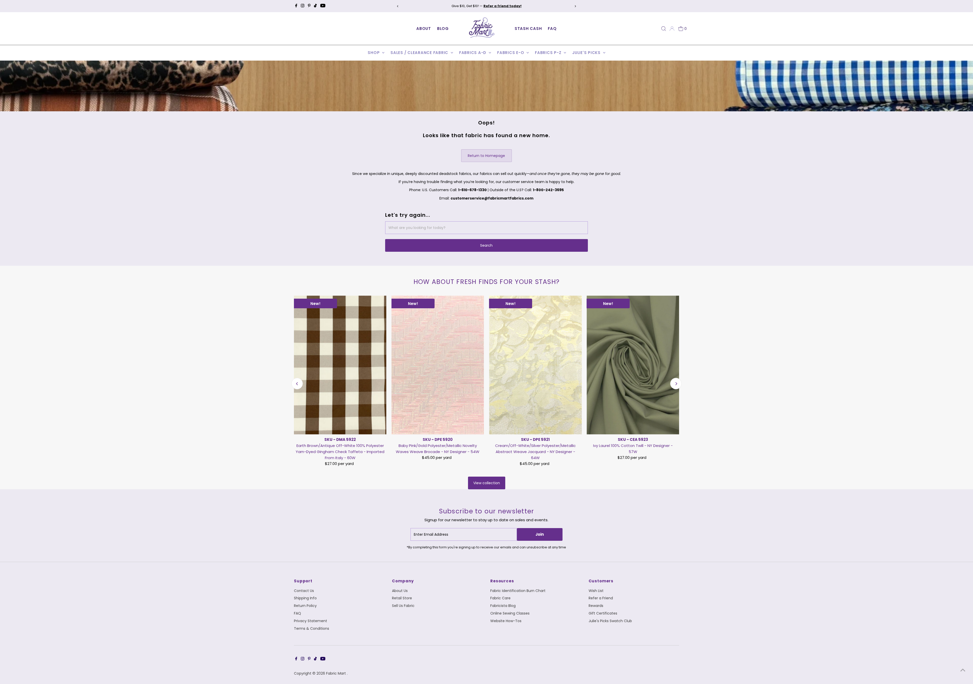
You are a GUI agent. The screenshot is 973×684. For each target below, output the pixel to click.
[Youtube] (323, 6)
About (423, 28)
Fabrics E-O (511, 52)
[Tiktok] (315, 6)
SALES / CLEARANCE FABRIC (420, 52)
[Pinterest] (309, 6)
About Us (400, 590)
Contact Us (304, 590)
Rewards (596, 605)
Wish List (596, 590)
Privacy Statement (310, 620)
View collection (486, 482)
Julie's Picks (587, 52)
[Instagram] (303, 6)
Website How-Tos (505, 620)
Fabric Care (500, 598)
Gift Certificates (603, 613)
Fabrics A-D (473, 52)
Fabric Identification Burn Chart (518, 590)
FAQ (552, 28)
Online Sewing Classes (510, 613)
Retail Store (402, 598)
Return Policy (305, 605)
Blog (443, 28)
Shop (374, 52)
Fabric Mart (336, 673)
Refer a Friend (601, 598)
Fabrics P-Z (549, 52)
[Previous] (397, 6)
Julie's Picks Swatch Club (610, 620)
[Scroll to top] (963, 670)
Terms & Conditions (311, 628)
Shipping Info (305, 598)
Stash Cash (528, 28)
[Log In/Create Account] (672, 28)
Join (539, 534)
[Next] (575, 6)
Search (486, 245)
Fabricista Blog (503, 605)
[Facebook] (296, 6)
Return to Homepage (486, 155)
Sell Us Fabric (403, 605)
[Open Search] (663, 28)
